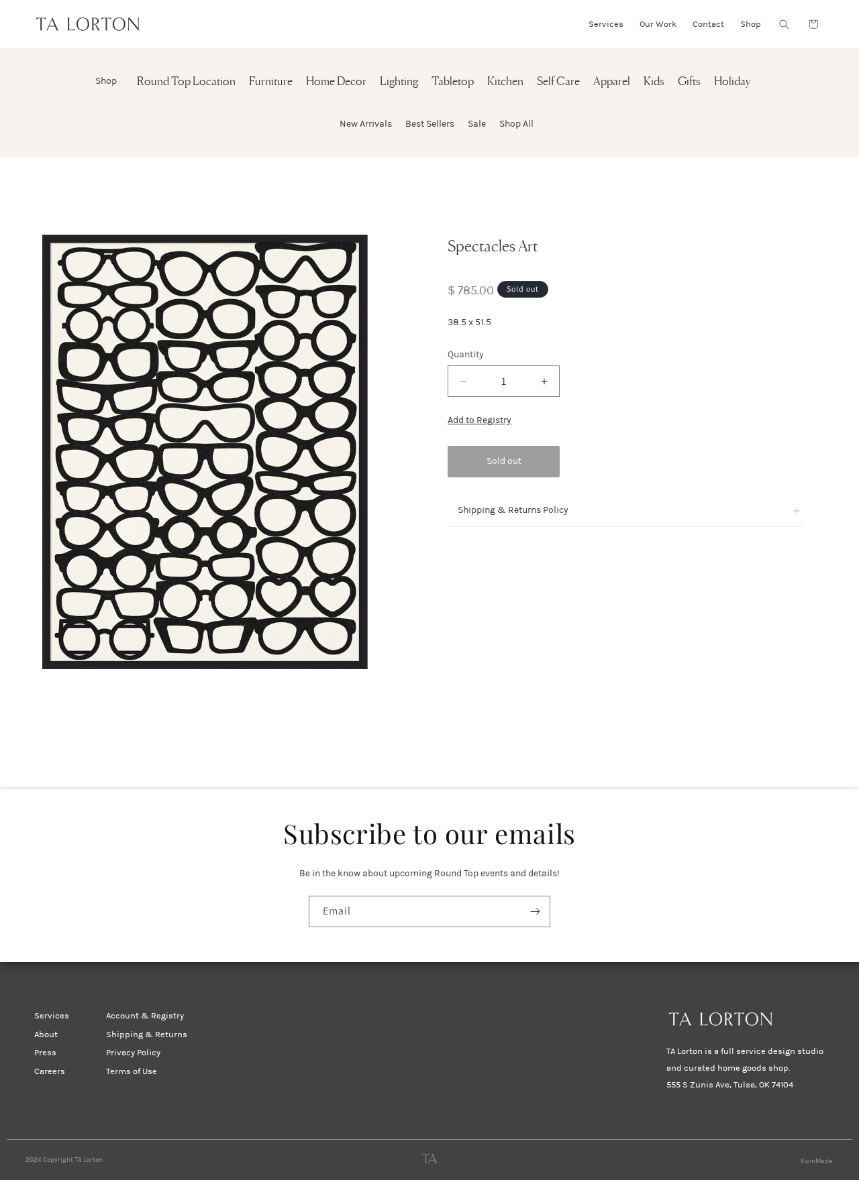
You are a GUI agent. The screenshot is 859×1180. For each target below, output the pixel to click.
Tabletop (453, 82)
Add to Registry (479, 420)
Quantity (466, 354)
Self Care (558, 82)
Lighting (399, 82)
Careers (49, 1071)
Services (51, 1015)
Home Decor (336, 82)
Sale (477, 124)
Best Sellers (429, 124)
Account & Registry (145, 1015)
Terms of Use (131, 1071)
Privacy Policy (133, 1052)
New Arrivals (366, 124)
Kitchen (505, 82)
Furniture (271, 82)
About (46, 1034)
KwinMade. (817, 1161)
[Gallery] (205, 452)
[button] (784, 24)
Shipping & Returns (146, 1034)
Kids (654, 82)
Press (45, 1052)
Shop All (516, 124)
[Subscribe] (535, 911)
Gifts (689, 82)
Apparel (611, 82)
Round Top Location (186, 82)
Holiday (732, 82)
